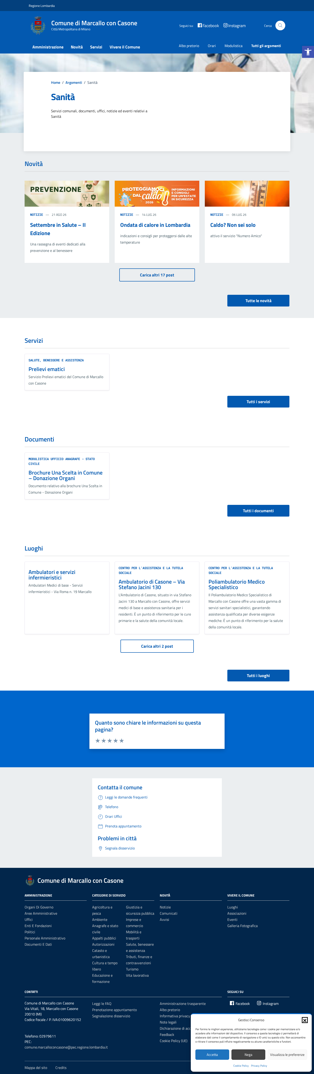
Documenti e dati (38, 944)
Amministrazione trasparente (183, 1003)
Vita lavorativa (137, 975)
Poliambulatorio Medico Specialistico (236, 584)
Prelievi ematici (47, 369)
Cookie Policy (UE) (173, 1040)
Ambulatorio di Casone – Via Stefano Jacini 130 (152, 584)
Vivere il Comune (125, 47)
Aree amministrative (41, 913)
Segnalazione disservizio (111, 1016)
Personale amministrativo (45, 938)
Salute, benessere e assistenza (56, 360)
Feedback (167, 1034)
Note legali (168, 1022)
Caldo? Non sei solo (233, 225)
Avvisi (164, 919)
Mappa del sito (36, 1067)
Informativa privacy (175, 1016)
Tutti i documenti (258, 511)
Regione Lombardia (42, 5)
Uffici (29, 919)
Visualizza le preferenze (287, 1054)
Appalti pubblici (104, 938)
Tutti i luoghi (258, 675)
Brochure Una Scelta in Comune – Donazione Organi (66, 475)
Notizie (36, 214)
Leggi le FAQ (101, 1003)
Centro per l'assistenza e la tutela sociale (151, 570)
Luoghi (232, 907)
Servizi (96, 47)
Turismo (132, 969)
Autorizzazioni (103, 944)
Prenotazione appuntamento (114, 1009)
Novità (77, 47)
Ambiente (99, 919)
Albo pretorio (189, 45)
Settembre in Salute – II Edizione (58, 229)
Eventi (232, 919)
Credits (60, 1067)
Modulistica (234, 45)
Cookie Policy (241, 1065)
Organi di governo (39, 907)
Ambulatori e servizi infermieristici (52, 574)
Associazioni (236, 913)
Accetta (212, 1054)
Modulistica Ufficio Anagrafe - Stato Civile (62, 461)
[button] (308, 52)
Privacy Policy (259, 1065)
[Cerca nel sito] (280, 26)
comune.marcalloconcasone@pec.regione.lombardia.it (66, 1047)
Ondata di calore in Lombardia (155, 225)
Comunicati (168, 913)
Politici (30, 932)
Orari (212, 45)
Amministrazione (47, 47)
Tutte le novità (258, 301)
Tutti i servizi (258, 402)
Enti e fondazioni (38, 925)
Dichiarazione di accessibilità (182, 1028)
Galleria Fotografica (242, 925)
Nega (248, 1054)
